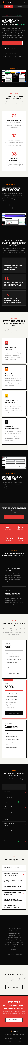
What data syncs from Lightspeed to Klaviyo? (14, 874)
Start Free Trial (14, 673)
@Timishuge (19, 953)
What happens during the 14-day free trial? (14, 893)
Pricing (22, 1034)
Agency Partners (8, 1038)
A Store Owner (18, 6)
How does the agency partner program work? (14, 906)
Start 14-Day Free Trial (12, 43)
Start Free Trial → (14, 1020)
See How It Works (9, 48)
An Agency (8, 6)
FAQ (15, 1038)
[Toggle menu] (24, 2)
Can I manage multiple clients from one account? (14, 900)
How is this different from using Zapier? (14, 887)
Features (15, 1034)
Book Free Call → (14, 987)
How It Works (7, 1034)
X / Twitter (21, 1038)
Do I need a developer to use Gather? (14, 880)
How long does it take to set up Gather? (14, 868)
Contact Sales (14, 753)
